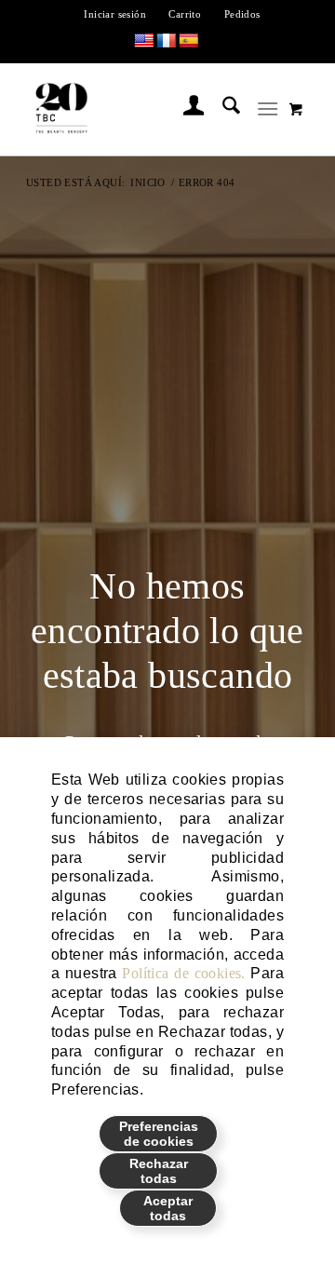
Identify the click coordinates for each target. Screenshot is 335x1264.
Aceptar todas (168, 1208)
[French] (166, 41)
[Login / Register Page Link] (185, 109)
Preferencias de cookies (158, 1134)
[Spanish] (189, 41)
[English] (144, 41)
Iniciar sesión (115, 14)
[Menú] (267, 109)
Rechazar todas (158, 1171)
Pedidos (242, 14)
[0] (295, 109)
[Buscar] (222, 109)
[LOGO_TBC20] (141, 109)
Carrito (184, 14)
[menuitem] (115, 14)
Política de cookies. (183, 973)
